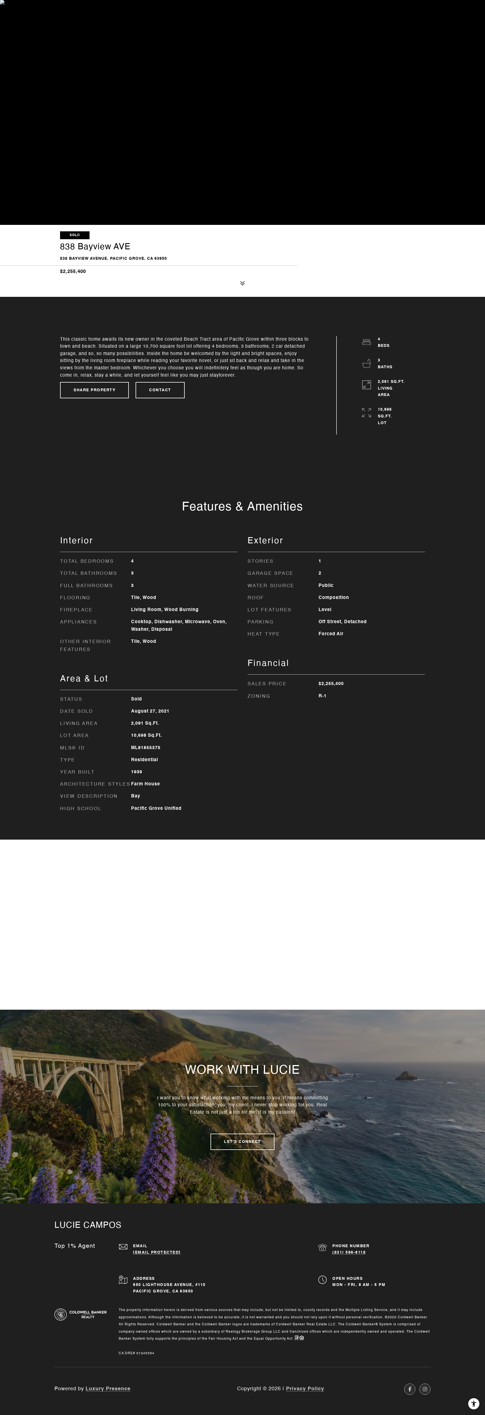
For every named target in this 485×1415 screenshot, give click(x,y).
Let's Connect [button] (242, 1142)
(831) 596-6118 (349, 1252)
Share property (94, 390)
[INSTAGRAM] (425, 1389)
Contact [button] (160, 390)
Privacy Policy (305, 1388)
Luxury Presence (108, 1388)
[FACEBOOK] (409, 1389)
